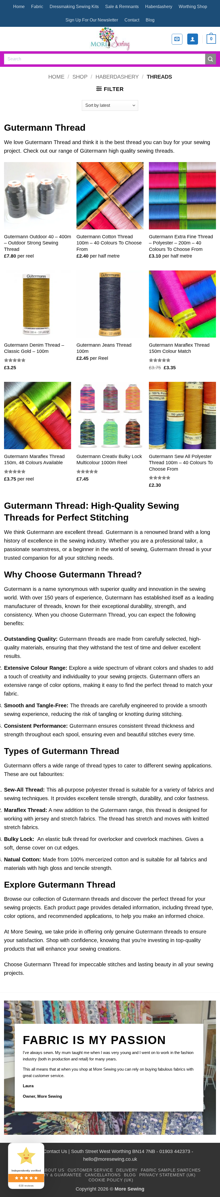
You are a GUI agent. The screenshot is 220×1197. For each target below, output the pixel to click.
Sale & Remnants (122, 6)
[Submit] (210, 59)
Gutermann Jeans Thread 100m (103, 348)
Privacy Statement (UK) (167, 1175)
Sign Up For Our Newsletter (91, 20)
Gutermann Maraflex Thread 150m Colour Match (179, 348)
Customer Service (90, 1170)
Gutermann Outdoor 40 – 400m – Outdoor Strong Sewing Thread (37, 243)
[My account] (192, 39)
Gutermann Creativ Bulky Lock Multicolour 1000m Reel (109, 459)
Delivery (127, 1170)
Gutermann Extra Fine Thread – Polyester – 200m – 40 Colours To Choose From (181, 243)
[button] (177, 39)
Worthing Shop (193, 6)
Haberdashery (158, 6)
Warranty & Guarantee (52, 1175)
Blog (150, 20)
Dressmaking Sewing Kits (74, 6)
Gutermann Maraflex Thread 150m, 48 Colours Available (34, 459)
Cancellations (103, 1175)
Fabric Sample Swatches (171, 1170)
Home (19, 6)
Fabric (37, 6)
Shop (79, 77)
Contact (131, 20)
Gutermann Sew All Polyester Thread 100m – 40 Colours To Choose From (181, 463)
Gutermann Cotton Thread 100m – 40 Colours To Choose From (109, 243)
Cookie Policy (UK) (111, 1180)
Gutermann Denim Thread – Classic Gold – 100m (34, 348)
